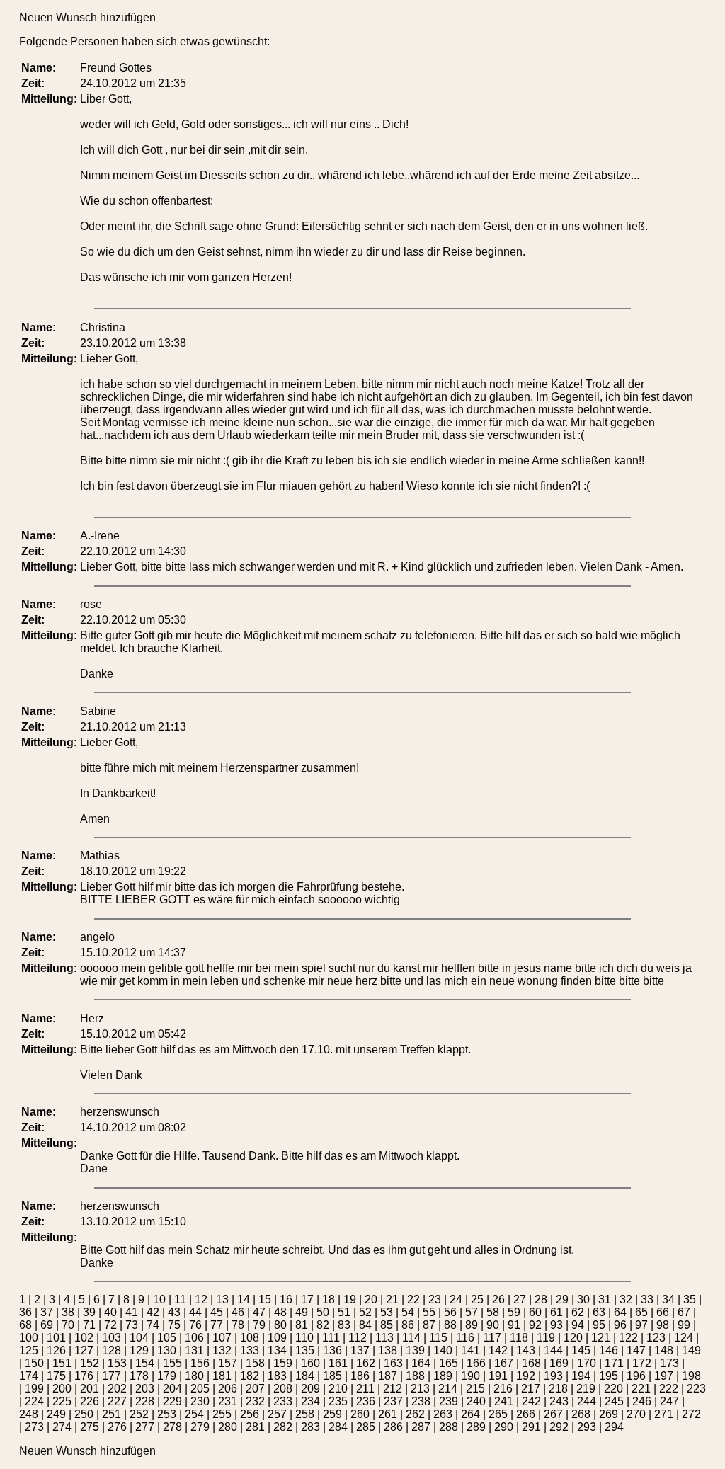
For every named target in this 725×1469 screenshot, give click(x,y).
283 (310, 1427)
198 (691, 1376)
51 (344, 1312)
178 (139, 1376)
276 (117, 1427)
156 (200, 1363)
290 (503, 1427)
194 (580, 1376)
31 (604, 1299)
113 (384, 1338)
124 (683, 1338)
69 (46, 1325)
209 (310, 1389)
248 (28, 1414)
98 (662, 1325)
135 (304, 1350)
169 (559, 1363)
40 (110, 1312)
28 (541, 1299)
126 (56, 1350)
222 (668, 1389)
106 (194, 1338)
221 (641, 1389)
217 (530, 1389)
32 (626, 1299)
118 (519, 1338)
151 (62, 1363)
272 (691, 1414)
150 (34, 1363)
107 (222, 1338)
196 (636, 1376)
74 (153, 1325)
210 (338, 1389)
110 (304, 1338)
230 (200, 1401)
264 (470, 1414)
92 (535, 1325)
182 (249, 1376)
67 (684, 1312)
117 (492, 1338)
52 (365, 1312)
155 (172, 1363)
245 (614, 1401)
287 (420, 1427)
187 (387, 1376)
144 (553, 1350)
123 (656, 1338)
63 (599, 1312)
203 (144, 1389)
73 (131, 1325)
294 (614, 1427)
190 (470, 1376)
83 (344, 1325)
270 (636, 1414)
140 (442, 1350)
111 (331, 1338)
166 (476, 1363)
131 (194, 1350)
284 (338, 1427)
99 (684, 1325)
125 (28, 1350)
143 (525, 1350)
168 (531, 1363)
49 (301, 1312)
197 (663, 1376)
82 (322, 1325)
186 (360, 1376)
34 (668, 1299)
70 (68, 1325)
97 (641, 1325)
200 (62, 1389)
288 (448, 1427)
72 (110, 1325)
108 (249, 1338)
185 (332, 1376)
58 (492, 1312)
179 (166, 1376)
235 (338, 1401)
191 (498, 1376)
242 (531, 1401)
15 (264, 1299)
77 (216, 1325)
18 (328, 1299)
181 (222, 1376)
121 (600, 1338)
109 (277, 1338)
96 (620, 1325)
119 (546, 1338)
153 (117, 1363)
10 (159, 1299)
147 (636, 1350)
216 (503, 1389)
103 (111, 1338)
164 (420, 1363)
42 (153, 1312)
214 (447, 1389)
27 (519, 1299)
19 (349, 1299)
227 (117, 1401)
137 (360, 1350)
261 (387, 1414)
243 (559, 1401)
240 (476, 1401)
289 (476, 1427)
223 (696, 1389)
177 (111, 1376)
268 (580, 1414)
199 (34, 1389)
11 (180, 1299)
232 (255, 1401)
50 (322, 1312)
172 (641, 1363)
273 (34, 1427)
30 (583, 1299)
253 (166, 1414)
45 (216, 1312)
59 (514, 1312)
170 (586, 1363)
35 (689, 1299)
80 (280, 1325)
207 (255, 1389)
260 (360, 1414)
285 (365, 1427)
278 (172, 1427)
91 (514, 1325)
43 (174, 1312)
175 (56, 1376)
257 (277, 1414)
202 (117, 1389)
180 (194, 1376)
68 (25, 1325)
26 (498, 1299)
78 (238, 1325)
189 (442, 1376)
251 (111, 1414)
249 (56, 1414)
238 (420, 1401)
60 (535, 1312)
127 (83, 1350)
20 (371, 1299)
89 (471, 1325)
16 (286, 1299)
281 (255, 1427)
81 (301, 1325)
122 (628, 1338)
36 (25, 1312)
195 (608, 1376)
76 (195, 1325)
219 (585, 1389)
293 (586, 1427)
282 (282, 1427)
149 (691, 1350)
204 (172, 1389)
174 (28, 1376)
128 (111, 1350)
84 (365, 1325)
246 (641, 1401)
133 (249, 1350)
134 (277, 1350)
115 (438, 1338)
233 (282, 1401)
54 (407, 1312)
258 (304, 1414)
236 (365, 1401)
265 (498, 1414)
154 (144, 1363)
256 (249, 1414)
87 (429, 1325)
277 (144, 1427)
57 (471, 1312)
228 (144, 1401)
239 (448, 1401)
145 (580, 1350)
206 (227, 1389)
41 (131, 1312)
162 (365, 1363)
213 (420, 1389)
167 (503, 1363)
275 (89, 1427)
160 (310, 1363)
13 (222, 1299)
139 (415, 1350)
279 (200, 1427)
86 (407, 1325)
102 (83, 1338)
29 (562, 1299)
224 (34, 1401)
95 (599, 1325)
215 (475, 1389)
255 (222, 1414)
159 (282, 1363)
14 (243, 1299)
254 (194, 1414)
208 (282, 1389)
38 (68, 1312)
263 (442, 1414)
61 (556, 1312)
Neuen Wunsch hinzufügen (87, 17)
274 (62, 1427)
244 (586, 1401)
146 (608, 1350)
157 (227, 1363)
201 (89, 1389)
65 (641, 1312)
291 (531, 1427)
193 (553, 1376)
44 (195, 1312)
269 (608, 1414)
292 (559, 1427)
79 (259, 1325)
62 (577, 1312)
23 (434, 1299)
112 (357, 1338)
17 (307, 1299)
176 (83, 1376)
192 (525, 1376)
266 (525, 1414)
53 (386, 1312)
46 (238, 1312)
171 (614, 1363)
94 (577, 1325)
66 (662, 1312)
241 (503, 1401)
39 (89, 1312)
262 (415, 1414)
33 (647, 1299)
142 (498, 1350)
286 (393, 1427)
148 (663, 1350)
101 (56, 1338)
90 (492, 1325)
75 (174, 1325)
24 (456, 1299)
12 (201, 1299)
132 (222, 1350)
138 (387, 1350)
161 (338, 1363)
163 (393, 1363)
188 (415, 1376)
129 (139, 1350)
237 (393, 1401)
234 (310, 1401)
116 (465, 1338)
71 (89, 1325)
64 (620, 1312)
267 (553, 1414)
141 (470, 1350)
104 (139, 1338)
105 (166, 1338)
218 (558, 1389)
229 (172, 1401)
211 (365, 1389)
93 (556, 1325)
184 (304, 1376)
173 (669, 1363)
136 (332, 1350)
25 (477, 1299)
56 (450, 1312)
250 (83, 1414)
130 (166, 1350)
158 (255, 1363)
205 (200, 1389)
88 (450, 1325)
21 (392, 1299)
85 (386, 1325)
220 (613, 1389)
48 (280, 1312)
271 (663, 1414)
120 (573, 1338)
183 (277, 1376)
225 (62, 1401)
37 (46, 1312)
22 (413, 1299)
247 (669, 1401)
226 (89, 1401)
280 (227, 1427)
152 (89, 1363)
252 (139, 1414)
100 (28, 1338)
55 (429, 1312)
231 (227, 1401)
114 (411, 1338)
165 (448, 1363)
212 (392, 1389)
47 (259, 1312)
